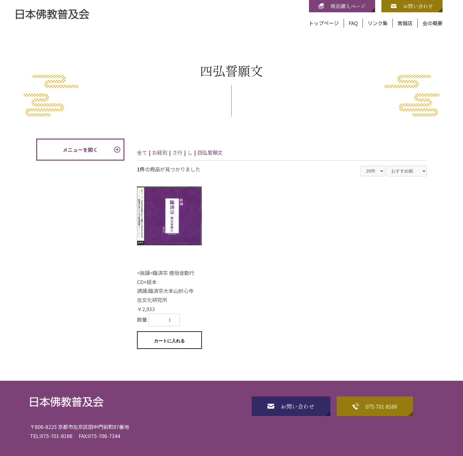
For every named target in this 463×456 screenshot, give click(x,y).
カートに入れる (169, 340)
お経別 (159, 152)
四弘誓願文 (210, 152)
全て (142, 152)
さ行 (177, 152)
